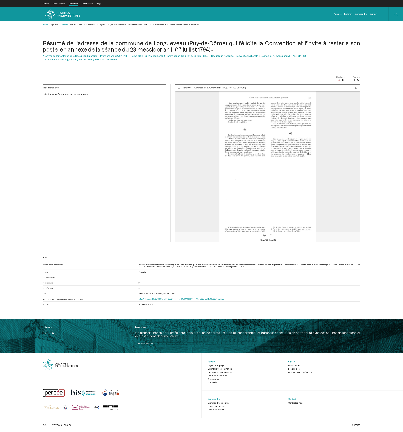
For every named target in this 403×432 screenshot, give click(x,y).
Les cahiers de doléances (300, 372)
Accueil (45, 24)
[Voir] (212, 49)
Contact (373, 14)
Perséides (73, 4)
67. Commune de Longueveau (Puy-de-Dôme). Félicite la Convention (81, 59)
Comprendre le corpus (218, 403)
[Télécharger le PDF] (339, 80)
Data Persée (87, 4)
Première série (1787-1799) (114, 56)
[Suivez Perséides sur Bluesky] (53, 333)
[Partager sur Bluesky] (358, 80)
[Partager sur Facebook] (354, 80)
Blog (98, 4)
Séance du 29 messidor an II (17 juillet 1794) (283, 56)
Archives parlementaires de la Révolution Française (70, 56)
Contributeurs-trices (217, 375)
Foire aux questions (216, 410)
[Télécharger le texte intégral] (342, 80)
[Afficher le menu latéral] (179, 88)
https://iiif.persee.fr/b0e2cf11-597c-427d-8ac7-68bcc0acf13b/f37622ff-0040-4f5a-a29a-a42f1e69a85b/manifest (181, 299)
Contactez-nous (295, 403)
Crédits (356, 425)
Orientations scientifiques (220, 369)
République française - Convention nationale (234, 56)
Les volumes (63, 25)
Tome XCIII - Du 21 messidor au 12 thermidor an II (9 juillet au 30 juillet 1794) (169, 56)
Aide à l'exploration (216, 406)
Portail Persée (59, 4)
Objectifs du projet (216, 365)
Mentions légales (61, 425)
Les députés (294, 369)
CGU (45, 425)
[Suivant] (271, 235)
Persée (46, 4)
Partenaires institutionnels (220, 372)
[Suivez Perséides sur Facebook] (45, 333)
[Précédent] (264, 235)
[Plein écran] (356, 88)
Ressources (213, 379)
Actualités (212, 382)
